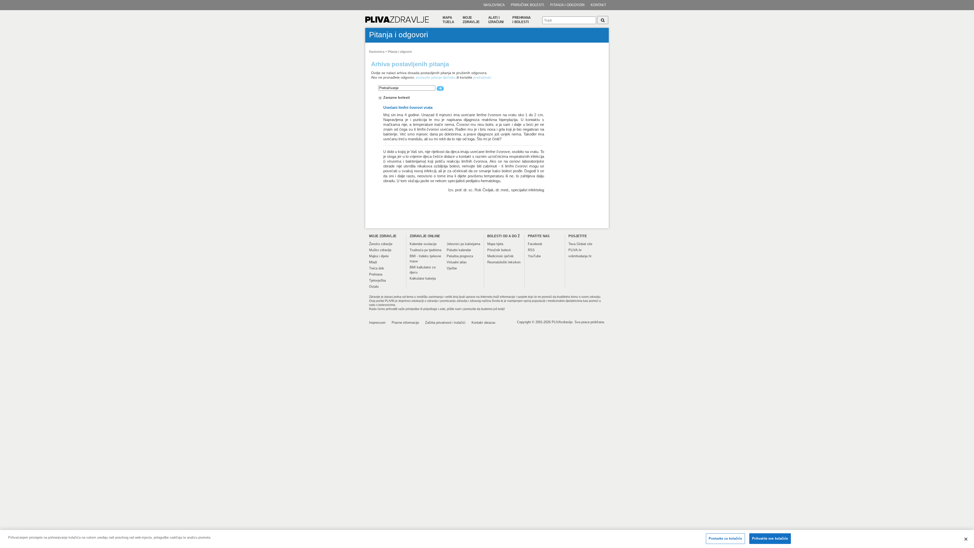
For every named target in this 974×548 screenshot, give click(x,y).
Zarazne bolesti (396, 97)
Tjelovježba (377, 280)
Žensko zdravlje (380, 244)
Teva (572, 244)
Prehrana (375, 274)
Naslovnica (494, 5)
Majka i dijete (379, 256)
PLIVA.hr (575, 250)
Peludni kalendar (459, 250)
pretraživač (482, 77)
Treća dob (376, 268)
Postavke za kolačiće (725, 538)
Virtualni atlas (457, 262)
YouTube (534, 256)
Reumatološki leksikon (503, 262)
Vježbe (452, 268)
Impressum (377, 322)
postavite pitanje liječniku (436, 77)
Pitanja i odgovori (567, 5)
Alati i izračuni (496, 20)
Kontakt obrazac (484, 322)
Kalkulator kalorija (423, 278)
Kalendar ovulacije (423, 244)
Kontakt (598, 5)
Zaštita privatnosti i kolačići (445, 322)
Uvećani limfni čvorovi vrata (407, 108)
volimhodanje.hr (580, 256)
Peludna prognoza (460, 256)
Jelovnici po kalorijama (463, 244)
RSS (531, 250)
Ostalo (374, 286)
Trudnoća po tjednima (425, 250)
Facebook (535, 244)
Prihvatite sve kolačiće (770, 538)
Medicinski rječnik (500, 256)
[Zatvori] (965, 539)
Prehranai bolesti (521, 20)
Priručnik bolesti (527, 5)
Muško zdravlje (380, 250)
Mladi (373, 262)
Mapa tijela (448, 20)
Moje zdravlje (471, 20)
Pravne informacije (405, 322)
